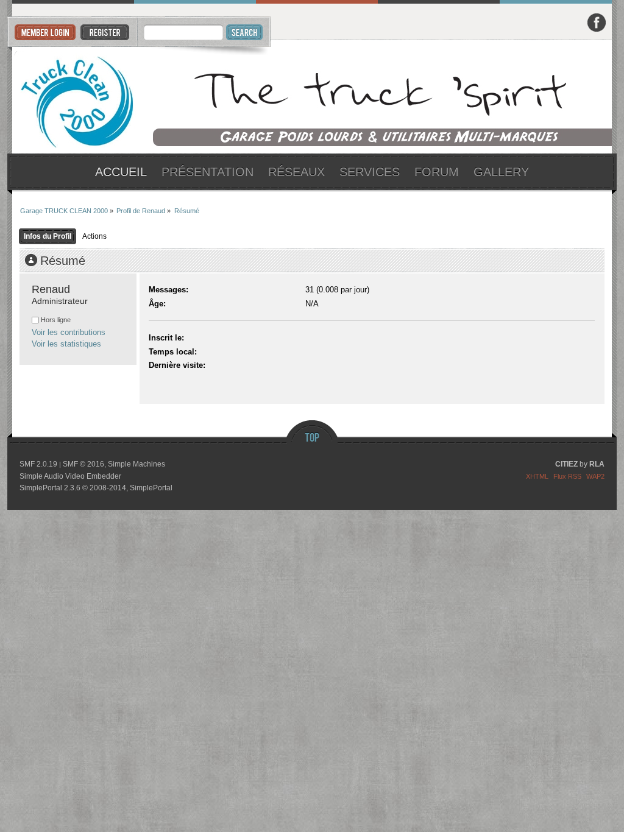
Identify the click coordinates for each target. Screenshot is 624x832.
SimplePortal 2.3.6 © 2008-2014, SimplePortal (96, 488)
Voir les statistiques (66, 343)
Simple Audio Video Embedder (70, 476)
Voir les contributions (68, 332)
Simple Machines (136, 464)
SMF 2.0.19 (38, 464)
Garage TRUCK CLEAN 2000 (312, 97)
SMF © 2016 (83, 464)
